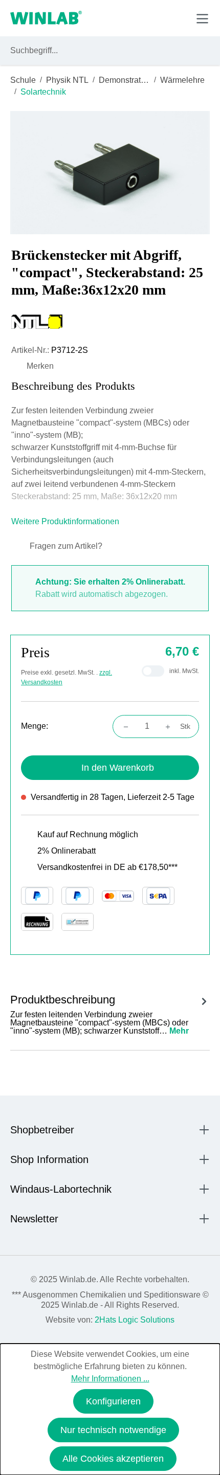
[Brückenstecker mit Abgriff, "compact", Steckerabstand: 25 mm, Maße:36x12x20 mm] (109, 172)
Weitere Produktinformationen (66, 521)
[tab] (110, 1013)
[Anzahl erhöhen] (171, 726)
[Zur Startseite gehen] (46, 18)
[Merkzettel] (155, 18)
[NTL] (110, 321)
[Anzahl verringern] (123, 726)
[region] (110, 172)
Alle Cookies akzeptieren (113, 1459)
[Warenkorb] (178, 18)
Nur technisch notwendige (113, 1430)
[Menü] (202, 18)
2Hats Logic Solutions (134, 1319)
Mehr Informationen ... (110, 1378)
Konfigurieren (113, 1401)
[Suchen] (200, 50)
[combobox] (100, 50)
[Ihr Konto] (131, 18)
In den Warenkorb (117, 768)
